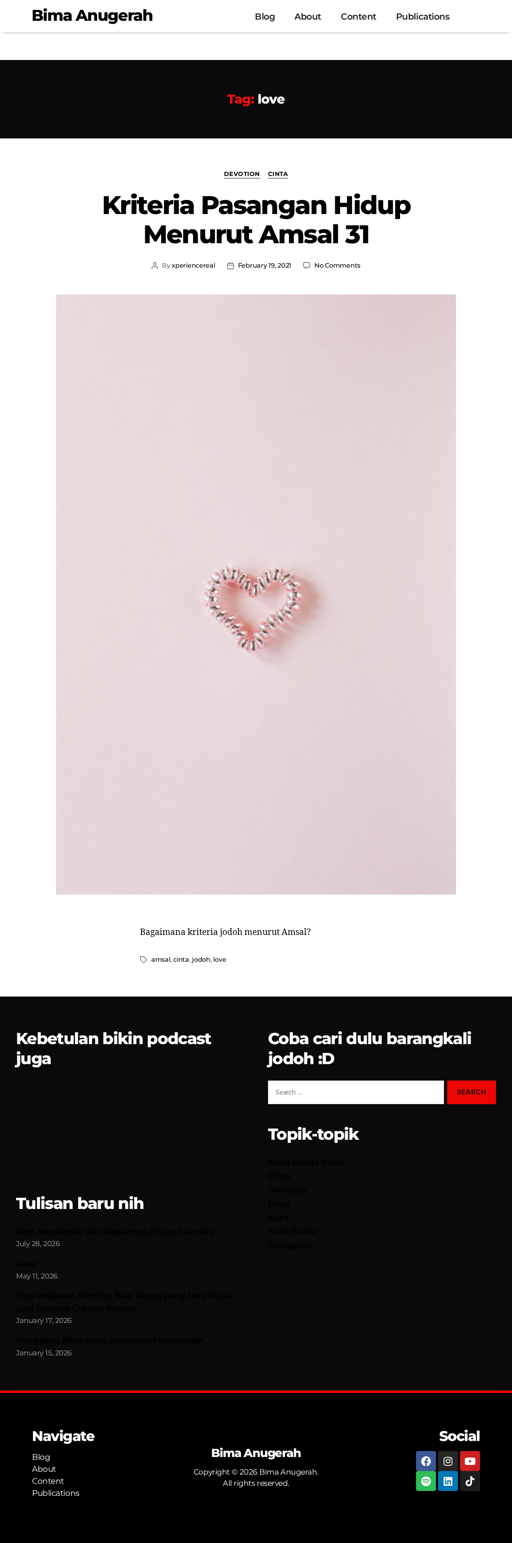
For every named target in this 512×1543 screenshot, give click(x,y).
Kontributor (293, 1231)
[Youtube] (470, 1461)
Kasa (278, 1218)
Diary (279, 1204)
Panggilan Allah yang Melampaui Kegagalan (110, 1340)
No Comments (337, 265)
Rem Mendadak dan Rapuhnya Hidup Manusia (114, 1232)
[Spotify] (426, 1481)
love (219, 959)
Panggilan (290, 1245)
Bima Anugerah (92, 15)
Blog (265, 16)
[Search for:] (354, 1094)
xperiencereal (193, 265)
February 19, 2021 (264, 265)
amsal (160, 959)
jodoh (201, 959)
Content (358, 16)
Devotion (242, 174)
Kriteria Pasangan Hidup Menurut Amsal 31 (256, 219)
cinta (181, 959)
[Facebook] (426, 1461)
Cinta (278, 174)
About (307, 16)
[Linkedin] (448, 1481)
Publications (423, 16)
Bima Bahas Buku (305, 1162)
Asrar (27, 1264)
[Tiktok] (470, 1481)
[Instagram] (448, 1461)
